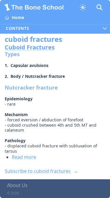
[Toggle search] (99, 7)
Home (18, 17)
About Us (17, 185)
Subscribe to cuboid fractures (38, 171)
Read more (24, 157)
